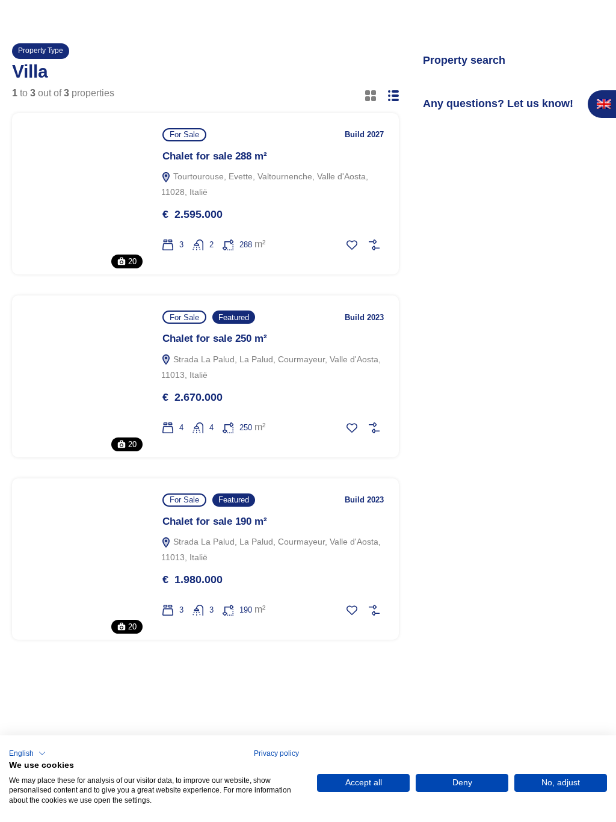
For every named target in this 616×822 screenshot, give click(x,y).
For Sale (184, 134)
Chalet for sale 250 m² (214, 338)
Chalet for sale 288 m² (214, 156)
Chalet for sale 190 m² (214, 521)
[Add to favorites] (352, 245)
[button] (27, 753)
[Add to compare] (374, 245)
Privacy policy (276, 753)
